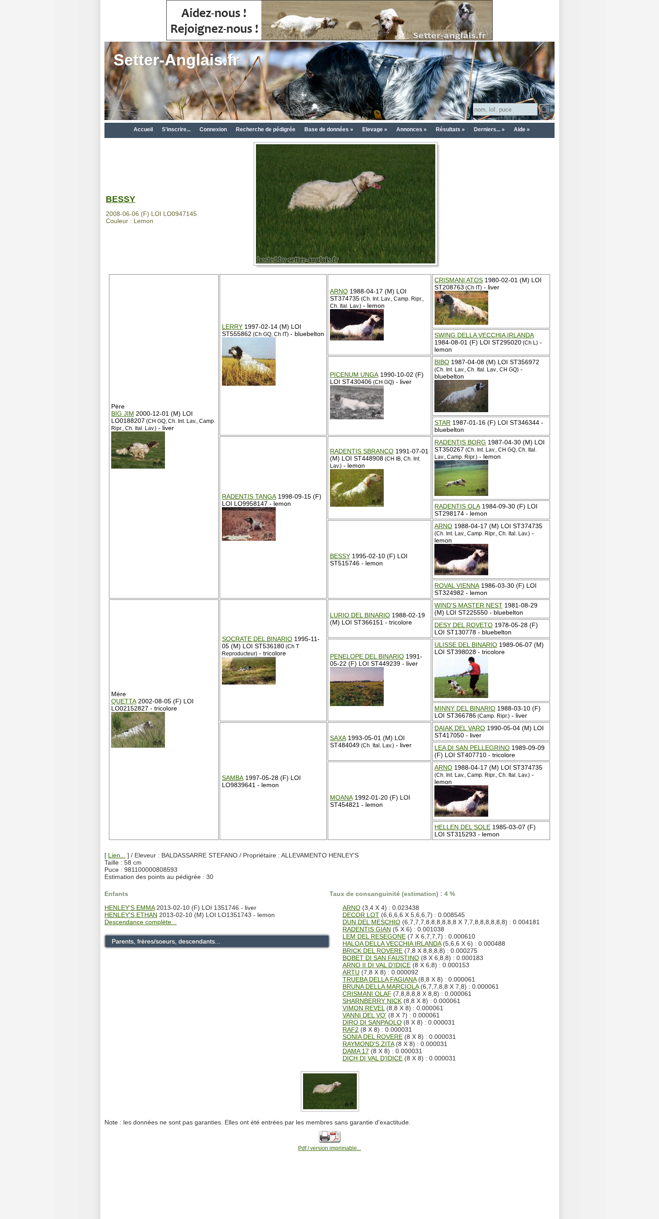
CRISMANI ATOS (458, 280)
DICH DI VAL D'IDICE (373, 1058)
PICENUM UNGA (354, 374)
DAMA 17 (356, 1051)
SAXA (338, 737)
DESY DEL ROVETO (463, 625)
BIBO (441, 362)
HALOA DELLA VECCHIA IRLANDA (392, 943)
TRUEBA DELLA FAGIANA (379, 979)
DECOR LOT (361, 914)
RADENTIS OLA (457, 506)
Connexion (213, 129)
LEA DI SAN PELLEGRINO (472, 747)
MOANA (341, 797)
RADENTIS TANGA (249, 496)
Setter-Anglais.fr (176, 60)
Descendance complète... (140, 922)
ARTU (351, 972)
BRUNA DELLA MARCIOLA (381, 986)
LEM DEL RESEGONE (374, 936)
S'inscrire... (176, 129)
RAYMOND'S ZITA (368, 1043)
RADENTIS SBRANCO (362, 451)
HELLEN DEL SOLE (462, 827)
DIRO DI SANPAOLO (372, 1022)
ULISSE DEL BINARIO (465, 644)
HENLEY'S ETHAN (130, 914)
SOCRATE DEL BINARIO (257, 638)
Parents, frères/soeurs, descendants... (166, 941)
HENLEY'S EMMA (129, 907)
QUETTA (123, 701)
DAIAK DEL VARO (459, 728)
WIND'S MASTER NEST (468, 605)
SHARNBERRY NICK (372, 1000)
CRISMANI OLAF (367, 993)
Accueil (143, 129)
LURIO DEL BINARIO (360, 615)
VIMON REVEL (364, 1008)
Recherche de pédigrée (265, 129)
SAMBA (232, 777)
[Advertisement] (329, 1197)
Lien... (117, 855)
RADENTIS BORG (460, 442)
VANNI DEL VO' (364, 1015)
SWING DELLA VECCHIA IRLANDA (484, 335)
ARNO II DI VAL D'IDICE (377, 965)
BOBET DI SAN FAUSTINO (381, 957)
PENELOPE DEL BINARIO (367, 656)
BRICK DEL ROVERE (373, 950)
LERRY (232, 326)
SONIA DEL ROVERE (373, 1036)
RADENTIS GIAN (367, 929)
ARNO (339, 291)
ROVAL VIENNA (456, 585)
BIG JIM (122, 413)
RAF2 (351, 1029)
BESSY (120, 199)
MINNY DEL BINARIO (464, 708)
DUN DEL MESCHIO (371, 922)
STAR (442, 422)
